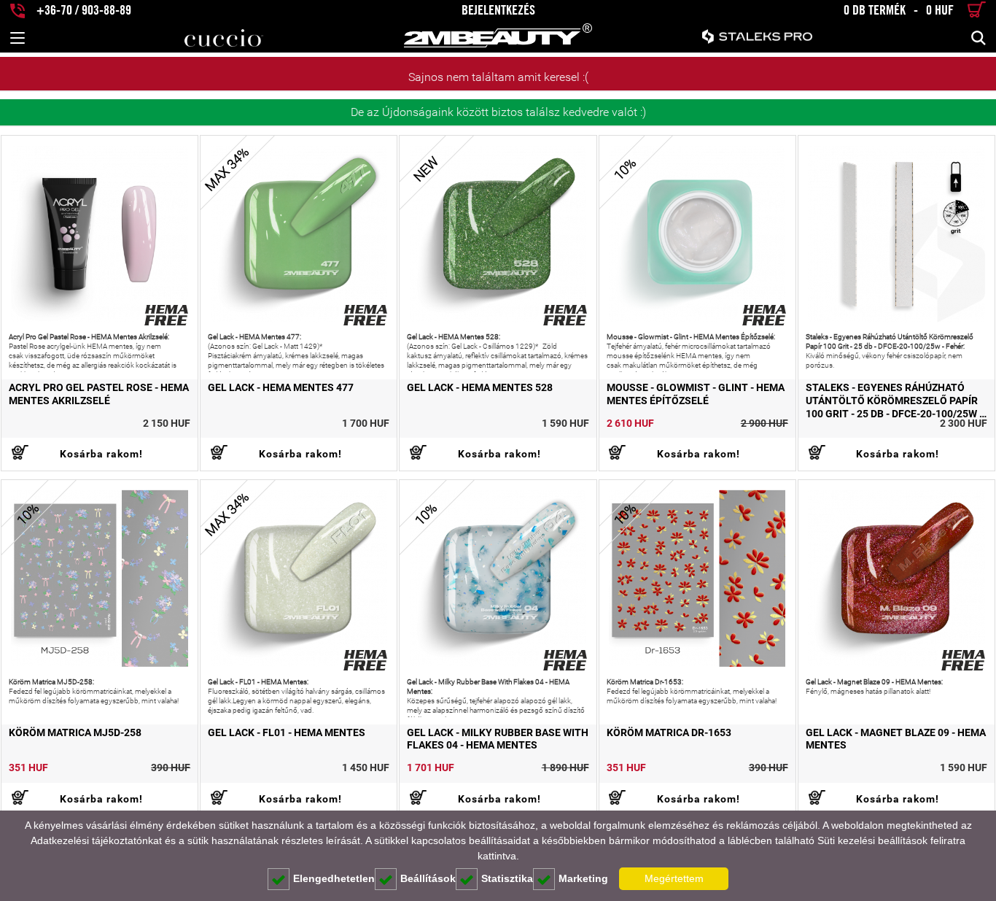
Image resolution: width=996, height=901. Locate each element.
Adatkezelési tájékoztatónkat (96, 840)
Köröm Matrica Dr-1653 (669, 732)
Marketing (583, 878)
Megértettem (674, 878)
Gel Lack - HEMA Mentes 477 (281, 387)
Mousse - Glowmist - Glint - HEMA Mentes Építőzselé (696, 394)
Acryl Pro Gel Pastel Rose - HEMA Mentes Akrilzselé (99, 394)
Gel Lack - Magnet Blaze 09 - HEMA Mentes (896, 739)
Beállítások (428, 878)
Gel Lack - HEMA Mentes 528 (480, 387)
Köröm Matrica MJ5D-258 (75, 732)
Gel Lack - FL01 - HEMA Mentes (286, 732)
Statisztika (507, 878)
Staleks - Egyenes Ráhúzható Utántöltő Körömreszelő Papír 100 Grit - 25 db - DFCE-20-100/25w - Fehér (894, 401)
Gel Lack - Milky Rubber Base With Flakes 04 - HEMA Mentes (497, 739)
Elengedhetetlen (334, 878)
